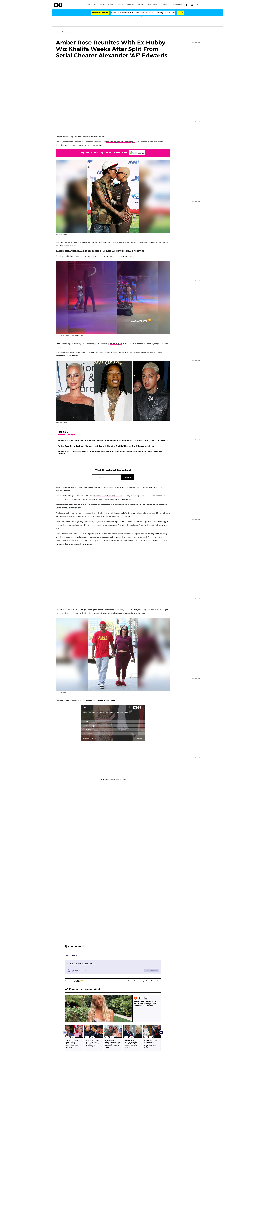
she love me (125, 541)
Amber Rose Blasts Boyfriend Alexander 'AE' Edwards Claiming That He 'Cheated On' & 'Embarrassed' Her (106, 446)
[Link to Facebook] (186, 4)
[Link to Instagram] (192, 4)
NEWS (102, 5)
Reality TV (91, 5)
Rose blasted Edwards (66, 487)
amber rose (72, 32)
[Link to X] (197, 4)
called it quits (116, 344)
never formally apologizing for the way (120, 613)
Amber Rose (61, 137)
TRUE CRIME (152, 5)
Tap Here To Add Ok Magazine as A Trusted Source (104, 153)
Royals (120, 5)
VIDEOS (141, 5)
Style (110, 5)
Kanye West (111, 516)
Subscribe (177, 5)
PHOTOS (130, 5)
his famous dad (91, 242)
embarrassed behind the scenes (107, 496)
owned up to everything (101, 537)
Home (58, 32)
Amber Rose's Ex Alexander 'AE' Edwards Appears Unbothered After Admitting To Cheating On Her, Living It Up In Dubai (113, 440)
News (64, 32)
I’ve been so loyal (111, 522)
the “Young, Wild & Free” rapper (120, 142)
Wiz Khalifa (98, 137)
